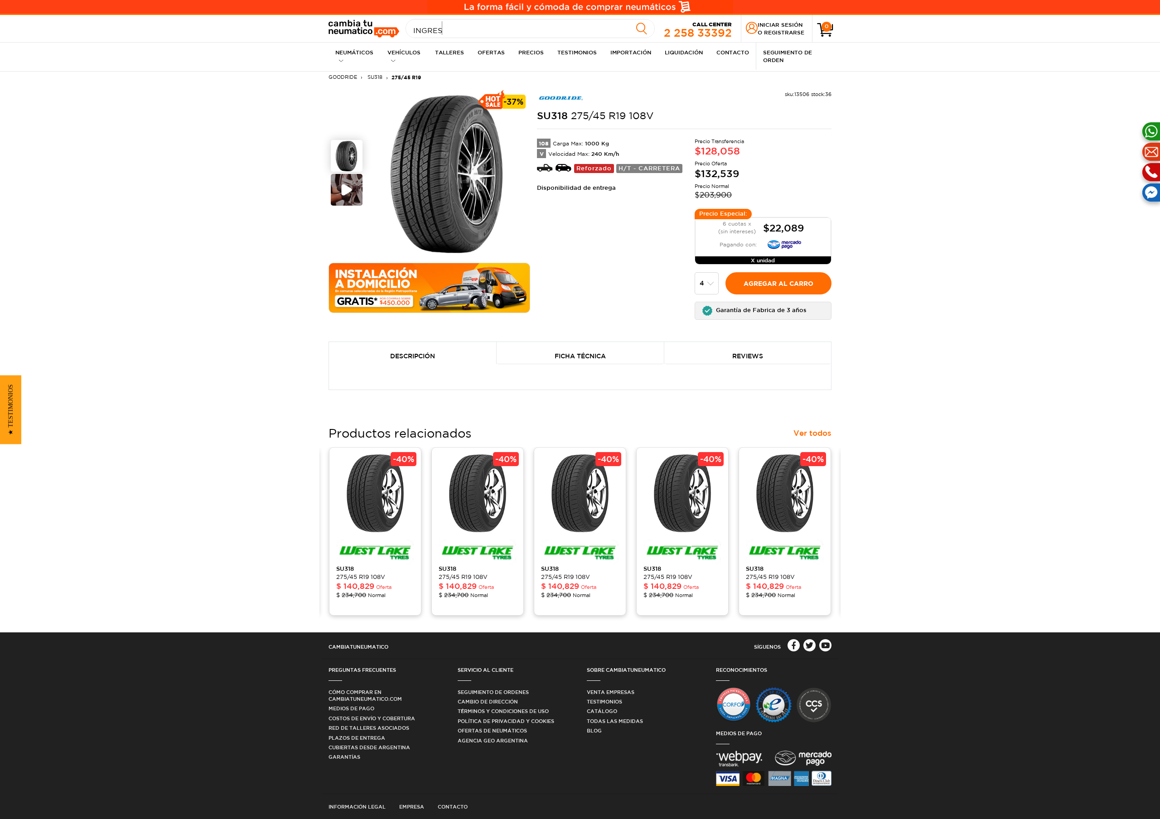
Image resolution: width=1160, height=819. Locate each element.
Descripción (412, 356)
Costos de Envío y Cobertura (372, 718)
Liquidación (684, 52)
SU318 (374, 77)
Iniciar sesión (780, 24)
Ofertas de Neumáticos (492, 730)
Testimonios (577, 52)
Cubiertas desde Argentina (369, 747)
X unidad (763, 260)
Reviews (747, 356)
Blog (594, 730)
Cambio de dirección (488, 701)
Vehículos (403, 52)
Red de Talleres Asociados (369, 728)
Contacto (732, 52)
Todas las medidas (615, 721)
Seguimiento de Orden (787, 56)
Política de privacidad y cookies (506, 721)
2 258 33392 (698, 30)
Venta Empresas (610, 692)
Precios (531, 52)
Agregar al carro (778, 283)
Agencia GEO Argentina (493, 740)
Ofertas (491, 52)
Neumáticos (354, 52)
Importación (630, 52)
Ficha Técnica (580, 356)
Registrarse (784, 32)
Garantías (344, 757)
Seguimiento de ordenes (493, 692)
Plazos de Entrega (357, 738)
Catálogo (602, 711)
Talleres (449, 52)
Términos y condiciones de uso (503, 711)
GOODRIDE (343, 77)
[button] (763, 311)
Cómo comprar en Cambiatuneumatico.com (365, 695)
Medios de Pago (351, 708)
